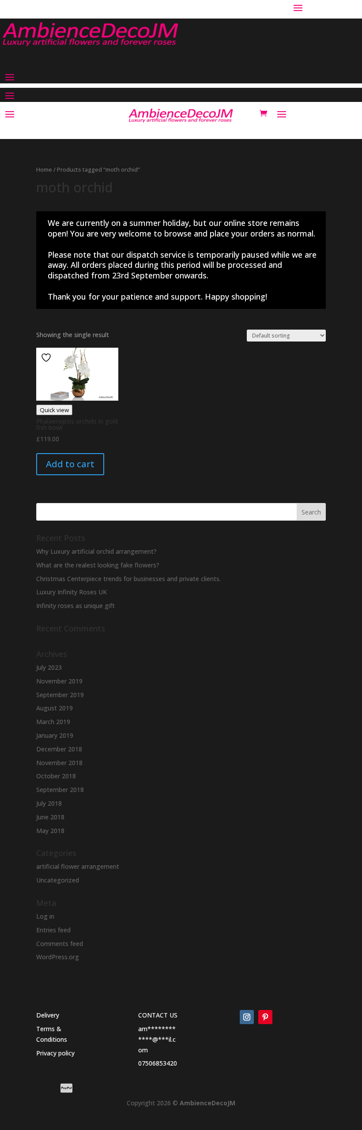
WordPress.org (57, 957)
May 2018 (50, 830)
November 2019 (59, 681)
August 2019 (54, 708)
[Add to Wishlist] (47, 357)
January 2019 (54, 735)
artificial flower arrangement (77, 866)
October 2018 (56, 776)
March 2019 (53, 721)
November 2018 (59, 762)
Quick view (54, 410)
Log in (45, 916)
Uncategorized (57, 880)
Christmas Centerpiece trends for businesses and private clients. (128, 578)
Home (44, 169)
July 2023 (49, 667)
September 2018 (60, 789)
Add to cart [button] (70, 464)
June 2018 (50, 817)
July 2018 (49, 803)
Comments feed (59, 943)
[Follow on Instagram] (247, 1017)
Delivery (47, 1015)
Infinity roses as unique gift (75, 605)
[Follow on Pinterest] (265, 1017)
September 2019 (60, 695)
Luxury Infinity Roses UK (71, 592)
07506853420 (157, 1063)
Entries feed (53, 930)
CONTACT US (157, 1015)
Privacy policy (55, 1053)
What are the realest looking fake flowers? (97, 565)
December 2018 (59, 749)
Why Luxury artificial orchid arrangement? (96, 551)
